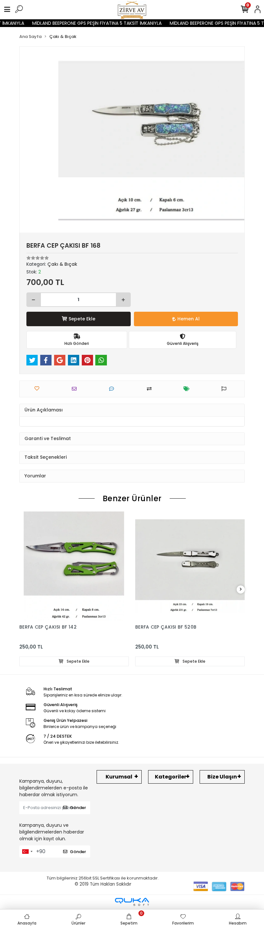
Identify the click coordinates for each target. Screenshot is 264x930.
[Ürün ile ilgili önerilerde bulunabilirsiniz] (225, 389)
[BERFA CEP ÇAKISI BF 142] (74, 566)
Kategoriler (170, 776)
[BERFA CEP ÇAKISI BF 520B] (190, 566)
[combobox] (27, 851)
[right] (240, 589)
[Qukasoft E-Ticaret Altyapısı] (132, 902)
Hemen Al (188, 319)
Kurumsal (119, 776)
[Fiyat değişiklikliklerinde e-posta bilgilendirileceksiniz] (188, 389)
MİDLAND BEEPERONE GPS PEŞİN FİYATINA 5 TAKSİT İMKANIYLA (91, 23)
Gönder (78, 808)
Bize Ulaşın (222, 776)
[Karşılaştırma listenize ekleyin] (150, 389)
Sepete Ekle (82, 319)
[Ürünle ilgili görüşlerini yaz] (113, 389)
